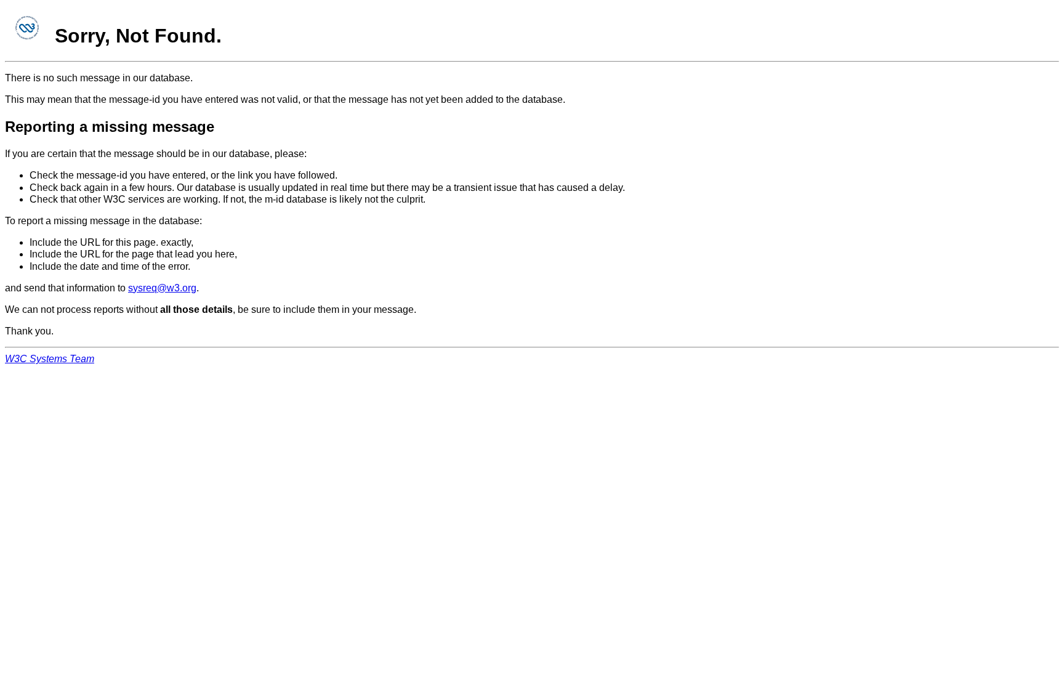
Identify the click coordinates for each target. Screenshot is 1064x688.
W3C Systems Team (49, 359)
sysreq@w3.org (162, 288)
